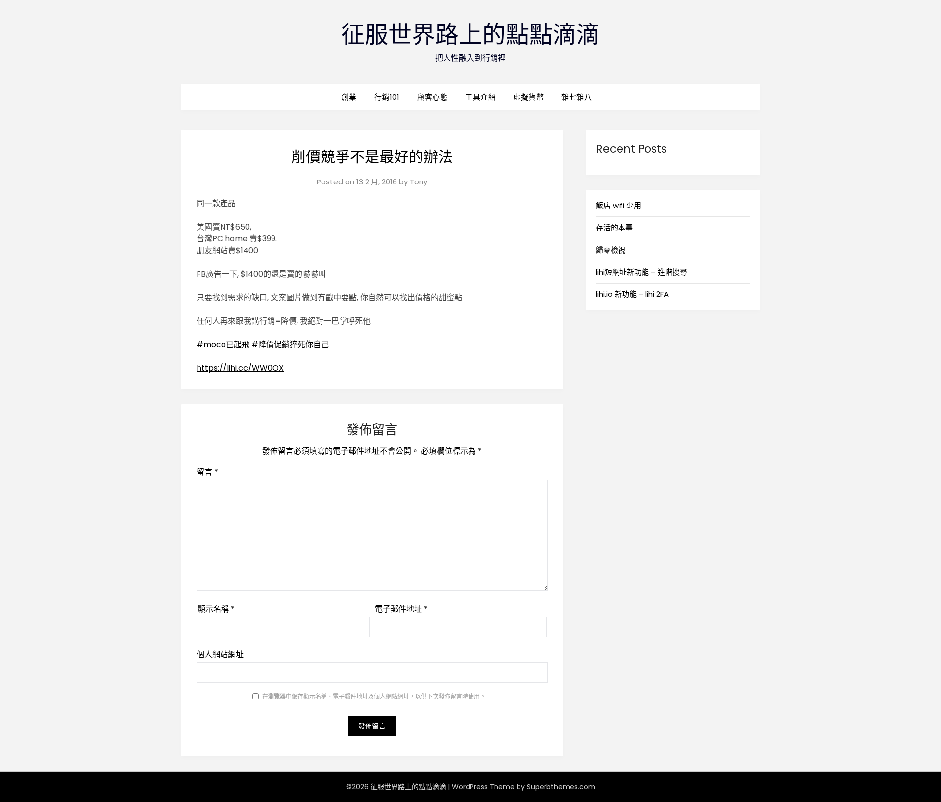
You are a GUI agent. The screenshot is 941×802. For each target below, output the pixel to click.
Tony (418, 182)
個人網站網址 (220, 654)
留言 (207, 472)
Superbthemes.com (561, 787)
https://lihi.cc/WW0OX (240, 368)
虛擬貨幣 (528, 97)
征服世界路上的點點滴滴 (470, 34)
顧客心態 (432, 97)
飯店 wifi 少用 (618, 205)
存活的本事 (614, 227)
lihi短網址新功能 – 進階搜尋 (641, 272)
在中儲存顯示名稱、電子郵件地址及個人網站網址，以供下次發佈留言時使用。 (374, 696)
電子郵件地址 (401, 609)
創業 (349, 97)
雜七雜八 (576, 97)
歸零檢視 (610, 250)
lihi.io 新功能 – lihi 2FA (632, 294)
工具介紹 (480, 97)
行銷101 (387, 97)
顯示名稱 (216, 609)
